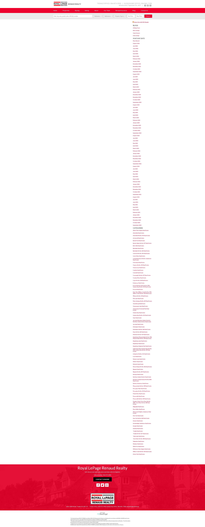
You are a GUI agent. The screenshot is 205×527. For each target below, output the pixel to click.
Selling (87, 10)
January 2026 (136, 61)
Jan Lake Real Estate (138, 324)
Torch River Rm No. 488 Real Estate (142, 438)
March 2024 (136, 117)
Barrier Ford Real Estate (139, 240)
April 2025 (135, 84)
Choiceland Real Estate (139, 262)
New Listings (136, 30)
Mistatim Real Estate (138, 364)
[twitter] (148, 5)
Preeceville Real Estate (138, 396)
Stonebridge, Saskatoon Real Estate (142, 423)
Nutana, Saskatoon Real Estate (140, 383)
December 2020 (137, 217)
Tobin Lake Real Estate (138, 436)
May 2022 (135, 174)
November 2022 (137, 158)
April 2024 (135, 115)
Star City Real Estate (138, 415)
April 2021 (135, 207)
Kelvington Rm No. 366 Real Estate (141, 329)
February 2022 (136, 181)
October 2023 (136, 130)
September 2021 (137, 194)
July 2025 (135, 76)
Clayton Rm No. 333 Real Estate (141, 265)
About (96, 10)
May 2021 (135, 204)
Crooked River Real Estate (139, 278)
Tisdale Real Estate (138, 431)
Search (148, 16)
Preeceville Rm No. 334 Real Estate (141, 398)
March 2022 (136, 179)
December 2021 (137, 186)
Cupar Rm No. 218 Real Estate (140, 280)
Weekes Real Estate (138, 444)
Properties (66, 10)
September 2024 (137, 102)
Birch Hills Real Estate (138, 245)
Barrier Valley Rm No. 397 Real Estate (142, 243)
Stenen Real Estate (138, 420)
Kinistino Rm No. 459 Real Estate (141, 334)
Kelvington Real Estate (138, 326)
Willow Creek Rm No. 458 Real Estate (142, 451)
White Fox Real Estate (138, 446)
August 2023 (136, 135)
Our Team (107, 10)
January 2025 (136, 92)
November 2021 (137, 189)
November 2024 (137, 97)
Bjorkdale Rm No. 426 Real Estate (141, 251)
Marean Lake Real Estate (139, 359)
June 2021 (135, 202)
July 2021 (135, 199)
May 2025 (135, 81)
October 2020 (136, 222)
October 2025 (136, 69)
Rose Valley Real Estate (139, 409)
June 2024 (135, 110)
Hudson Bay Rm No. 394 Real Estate (142, 315)
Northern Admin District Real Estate (142, 377)
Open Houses (136, 33)
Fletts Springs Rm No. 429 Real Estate (142, 301)
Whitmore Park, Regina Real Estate (141, 449)
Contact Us (144, 10)
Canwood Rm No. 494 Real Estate (141, 253)
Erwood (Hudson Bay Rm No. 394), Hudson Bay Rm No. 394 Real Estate (142, 286)
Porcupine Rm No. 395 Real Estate (141, 391)
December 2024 (137, 94)
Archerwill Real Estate (138, 238)
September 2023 (137, 133)
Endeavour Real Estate (138, 283)
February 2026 (136, 58)
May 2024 (135, 112)
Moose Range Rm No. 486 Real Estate (142, 366)
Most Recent (136, 41)
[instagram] (150, 5)
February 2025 (136, 89)
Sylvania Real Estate (138, 428)
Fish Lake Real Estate (138, 298)
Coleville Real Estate (138, 272)
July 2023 (135, 138)
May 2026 (135, 51)
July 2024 (135, 107)
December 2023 (137, 125)
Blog (133, 10)
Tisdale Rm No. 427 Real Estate (141, 433)
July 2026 (135, 46)
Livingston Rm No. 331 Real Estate (141, 354)
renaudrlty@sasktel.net (130, 5)
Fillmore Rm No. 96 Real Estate (140, 296)
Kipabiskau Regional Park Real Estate (142, 346)
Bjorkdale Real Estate (138, 248)
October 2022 (136, 161)
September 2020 (137, 225)
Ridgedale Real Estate (138, 406)
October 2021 (136, 192)
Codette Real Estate (138, 270)
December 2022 (137, 156)
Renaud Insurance (121, 10)
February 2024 (136, 120)
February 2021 (136, 212)
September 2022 (137, 163)
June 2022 (135, 171)
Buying (77, 10)
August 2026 (136, 43)
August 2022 (136, 166)
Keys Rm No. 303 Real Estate (140, 332)
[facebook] (145, 5)
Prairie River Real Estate (139, 393)
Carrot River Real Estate (139, 256)
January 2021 (136, 215)
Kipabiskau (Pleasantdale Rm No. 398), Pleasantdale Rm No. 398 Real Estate (142, 337)
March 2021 (136, 209)
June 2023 (135, 140)
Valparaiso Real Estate (138, 441)
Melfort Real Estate (138, 361)
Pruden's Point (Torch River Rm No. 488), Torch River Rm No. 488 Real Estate (141, 403)
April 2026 (135, 53)
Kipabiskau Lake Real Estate (140, 341)
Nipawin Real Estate (138, 369)
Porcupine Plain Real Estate (140, 388)
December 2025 (137, 64)
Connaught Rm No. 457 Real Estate (142, 275)
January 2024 (136, 122)
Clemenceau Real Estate (139, 267)
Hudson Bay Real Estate (139, 312)
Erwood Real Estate (138, 289)
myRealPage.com (102, 514)
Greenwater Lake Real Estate (140, 306)
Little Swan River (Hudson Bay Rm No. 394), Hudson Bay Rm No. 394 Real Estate (142, 350)
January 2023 (136, 153)
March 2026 (136, 56)
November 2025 (137, 66)
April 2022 (135, 176)
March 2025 (136, 87)
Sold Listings (136, 35)
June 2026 (135, 48)
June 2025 (135, 79)
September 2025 (137, 71)
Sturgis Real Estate (138, 426)
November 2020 (137, 220)
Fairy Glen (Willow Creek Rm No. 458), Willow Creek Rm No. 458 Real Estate (142, 292)
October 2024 (136, 99)
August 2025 (136, 74)
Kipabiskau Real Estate (138, 343)
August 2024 (136, 105)
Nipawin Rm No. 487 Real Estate (141, 372)
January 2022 (136, 184)
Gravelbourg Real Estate (139, 303)
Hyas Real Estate (137, 317)
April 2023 (135, 145)
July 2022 (135, 169)
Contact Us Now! (102, 479)
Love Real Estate (137, 356)
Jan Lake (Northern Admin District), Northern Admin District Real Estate (142, 321)
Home (55, 10)
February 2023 (136, 151)
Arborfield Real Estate (138, 233)
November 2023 (137, 128)
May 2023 (135, 143)
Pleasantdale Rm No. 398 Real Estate (142, 386)
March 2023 (136, 148)
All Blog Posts (136, 28)
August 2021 (136, 197)
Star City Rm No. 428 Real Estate (141, 418)
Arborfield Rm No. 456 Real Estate (141, 235)
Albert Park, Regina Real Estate (141, 230)
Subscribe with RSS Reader (141, 22)
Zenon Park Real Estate (139, 454)
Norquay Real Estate (138, 374)
